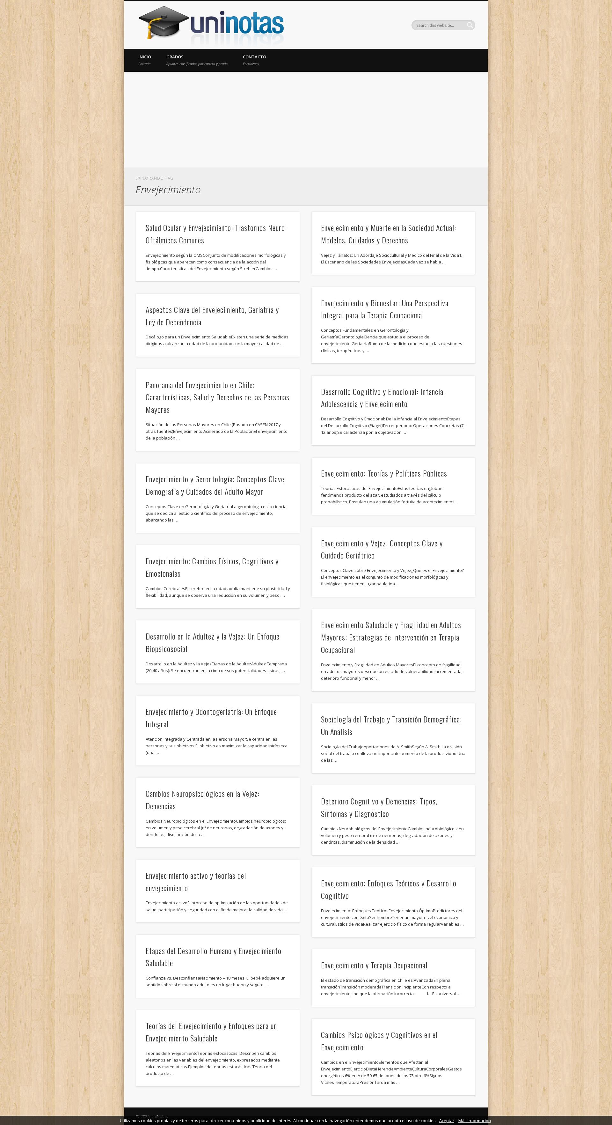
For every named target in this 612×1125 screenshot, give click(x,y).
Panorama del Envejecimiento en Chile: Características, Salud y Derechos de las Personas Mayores (217, 397)
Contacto (254, 60)
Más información (474, 1120)
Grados (197, 60)
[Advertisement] (306, 119)
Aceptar (446, 1120)
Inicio (144, 60)
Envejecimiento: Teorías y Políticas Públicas (384, 473)
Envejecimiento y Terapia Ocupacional (374, 965)
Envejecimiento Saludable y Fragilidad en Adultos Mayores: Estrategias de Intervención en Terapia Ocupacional (391, 637)
